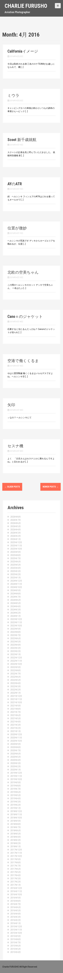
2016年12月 (16, 888)
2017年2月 (15, 881)
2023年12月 (16, 619)
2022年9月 (15, 667)
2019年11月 (16, 776)
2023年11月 (16, 622)
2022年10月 (16, 664)
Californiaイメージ (22, 51)
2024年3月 (15, 609)
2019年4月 (15, 798)
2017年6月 (15, 869)
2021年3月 (15, 725)
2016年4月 (15, 913)
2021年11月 (16, 699)
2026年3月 (15, 533)
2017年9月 (15, 859)
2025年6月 (15, 561)
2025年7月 (15, 558)
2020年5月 (15, 757)
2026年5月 (15, 526)
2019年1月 (15, 808)
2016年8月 (15, 901)
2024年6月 (15, 600)
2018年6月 (15, 830)
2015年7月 (15, 942)
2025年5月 (15, 565)
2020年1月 (15, 769)
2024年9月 (15, 590)
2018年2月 (15, 843)
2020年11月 (16, 737)
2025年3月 (15, 571)
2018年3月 (15, 840)
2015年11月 (16, 929)
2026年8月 (15, 517)
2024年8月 (15, 593)
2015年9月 (15, 936)
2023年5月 (15, 641)
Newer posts (50, 487)
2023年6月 (15, 638)
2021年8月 (15, 709)
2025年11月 (16, 545)
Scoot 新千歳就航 (21, 139)
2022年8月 (15, 670)
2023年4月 (15, 645)
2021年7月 (15, 712)
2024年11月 (16, 584)
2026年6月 (15, 523)
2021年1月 (15, 731)
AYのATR (14, 184)
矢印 (11, 405)
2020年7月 (15, 750)
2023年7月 (15, 635)
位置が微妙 (17, 228)
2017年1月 (15, 885)
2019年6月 (15, 792)
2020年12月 (16, 734)
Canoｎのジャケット (25, 316)
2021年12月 (16, 696)
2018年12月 (16, 811)
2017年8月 (15, 862)
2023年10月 (16, 625)
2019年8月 (15, 785)
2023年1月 (15, 654)
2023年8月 (15, 632)
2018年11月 (16, 814)
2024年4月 (15, 606)
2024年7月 (15, 597)
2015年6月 (15, 945)
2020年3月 (15, 763)
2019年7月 (15, 789)
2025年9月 (15, 552)
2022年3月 (15, 686)
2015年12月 (16, 926)
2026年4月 (15, 529)
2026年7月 (15, 520)
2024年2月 (15, 613)
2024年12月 (16, 581)
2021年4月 (15, 721)
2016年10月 (16, 894)
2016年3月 (15, 917)
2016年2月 (15, 920)
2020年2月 (15, 766)
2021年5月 (15, 718)
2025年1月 (15, 577)
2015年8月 (15, 939)
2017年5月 (15, 872)
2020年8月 (15, 747)
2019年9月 (15, 782)
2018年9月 (15, 821)
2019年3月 (15, 801)
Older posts (12, 487)
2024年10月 (16, 587)
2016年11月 (16, 891)
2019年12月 (16, 773)
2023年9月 (15, 629)
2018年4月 (15, 837)
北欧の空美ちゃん (23, 272)
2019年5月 (15, 795)
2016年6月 (15, 907)
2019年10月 (16, 779)
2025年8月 (15, 555)
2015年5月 (15, 949)
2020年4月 (15, 760)
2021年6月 (15, 715)
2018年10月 (16, 817)
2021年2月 (15, 728)
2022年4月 (15, 683)
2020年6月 (15, 753)
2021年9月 (15, 705)
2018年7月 (15, 827)
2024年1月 (15, 616)
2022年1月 (15, 693)
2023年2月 (15, 651)
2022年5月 (15, 680)
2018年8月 (15, 824)
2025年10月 (16, 549)
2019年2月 (15, 805)
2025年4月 (15, 568)
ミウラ (13, 95)
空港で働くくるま (23, 361)
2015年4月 (15, 952)
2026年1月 (15, 539)
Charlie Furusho (26, 6)
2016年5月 (15, 910)
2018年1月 (15, 846)
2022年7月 (15, 673)
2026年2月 (15, 536)
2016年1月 (15, 923)
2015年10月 (16, 933)
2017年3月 (15, 878)
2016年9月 (15, 897)
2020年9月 (15, 744)
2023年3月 (15, 648)
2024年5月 (15, 603)
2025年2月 (15, 574)
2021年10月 (16, 702)
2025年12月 (16, 542)
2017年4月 (15, 875)
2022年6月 (15, 677)
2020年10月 (16, 741)
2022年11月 (16, 661)
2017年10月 (16, 856)
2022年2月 (15, 689)
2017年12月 (16, 849)
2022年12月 (16, 657)
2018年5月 (15, 833)
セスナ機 (15, 446)
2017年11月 (16, 853)
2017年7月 (15, 865)
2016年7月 (15, 904)
